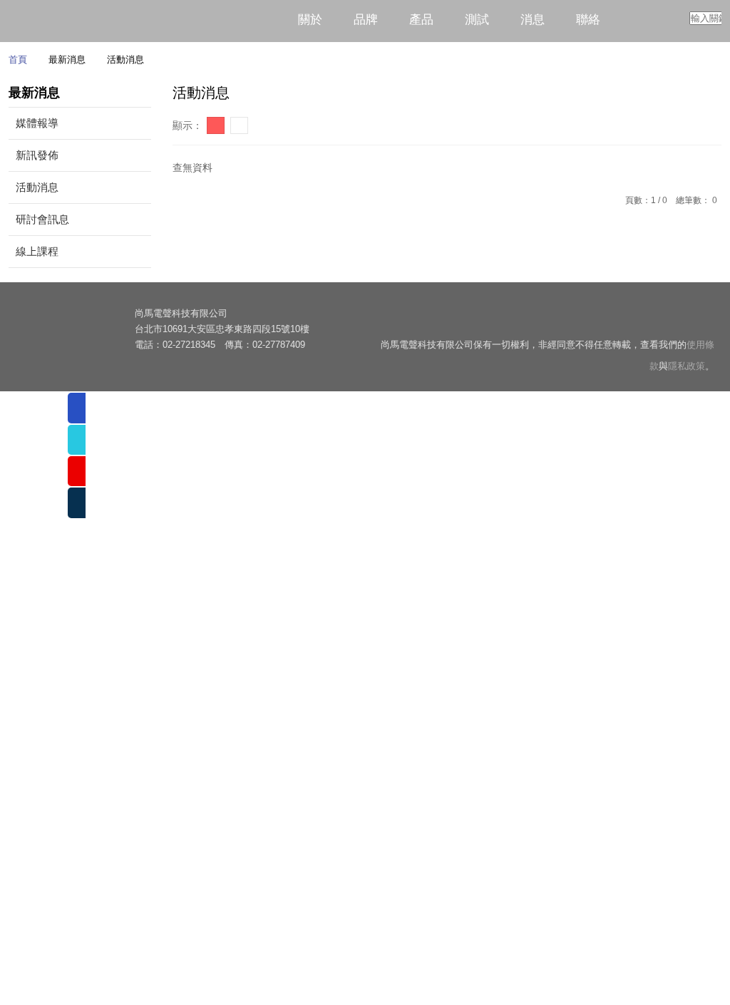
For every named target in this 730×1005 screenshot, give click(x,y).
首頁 (18, 61)
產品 (421, 19)
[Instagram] (703, 321)
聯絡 (588, 19)
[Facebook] (595, 321)
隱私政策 (686, 368)
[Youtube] (622, 321)
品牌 (366, 19)
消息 (532, 19)
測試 (477, 19)
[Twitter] (649, 321)
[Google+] (676, 321)
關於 (310, 19)
